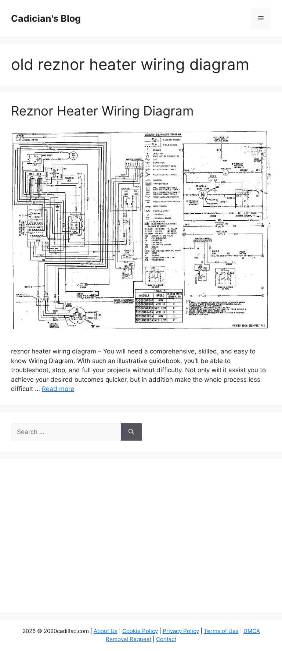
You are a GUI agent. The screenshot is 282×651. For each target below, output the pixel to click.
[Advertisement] (141, 540)
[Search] (131, 432)
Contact (166, 639)
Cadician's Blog (46, 18)
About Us (106, 630)
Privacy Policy (181, 630)
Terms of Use (221, 630)
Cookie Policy (140, 630)
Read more (58, 388)
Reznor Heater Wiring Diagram (102, 110)
